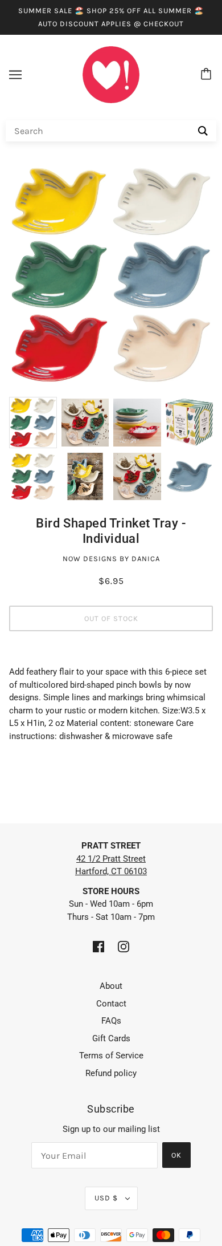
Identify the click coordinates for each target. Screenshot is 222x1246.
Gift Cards (111, 1038)
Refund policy (111, 1073)
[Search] (203, 130)
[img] (98, 946)
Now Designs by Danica (111, 558)
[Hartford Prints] (111, 74)
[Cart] (208, 74)
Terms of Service (111, 1055)
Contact (111, 1004)
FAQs (111, 1021)
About (111, 986)
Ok (176, 1155)
